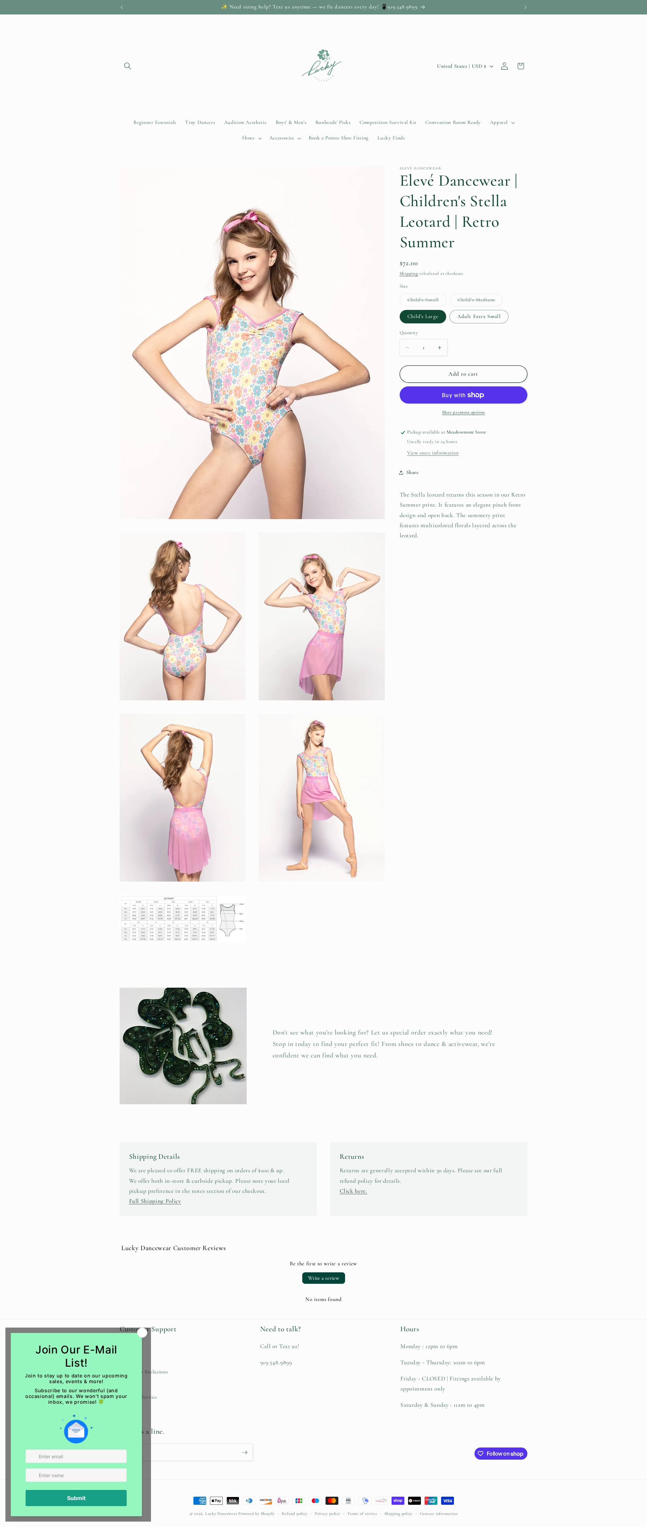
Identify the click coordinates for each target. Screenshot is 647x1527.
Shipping (409, 274)
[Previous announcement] (121, 7)
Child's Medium (480, 301)
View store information (433, 453)
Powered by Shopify (256, 1513)
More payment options (463, 412)
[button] (128, 66)
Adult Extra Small (479, 317)
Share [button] (412, 472)
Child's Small (426, 301)
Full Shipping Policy (155, 1201)
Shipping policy (398, 1513)
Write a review (323, 1278)
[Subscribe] (245, 1452)
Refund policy (294, 1513)
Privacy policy (327, 1513)
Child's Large (422, 317)
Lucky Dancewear (221, 1513)
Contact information (439, 1513)
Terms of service (362, 1513)
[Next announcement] (525, 7)
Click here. (353, 1190)
